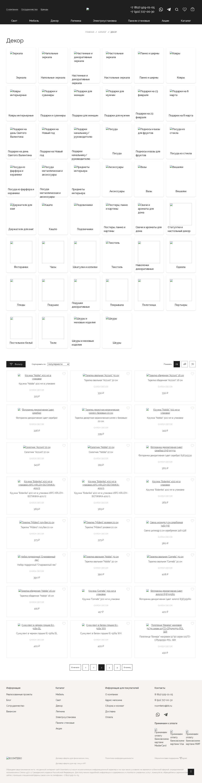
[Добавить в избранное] (64, 374)
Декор (55, 20)
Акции (165, 20)
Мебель (34, 20)
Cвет (58, 700)
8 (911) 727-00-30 (164, 700)
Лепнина (75, 20)
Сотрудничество (29, 9)
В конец (127, 667)
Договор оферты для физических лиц (72, 758)
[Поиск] (177, 9)
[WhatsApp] (161, 9)
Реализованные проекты (19, 694)
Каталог (186, 20)
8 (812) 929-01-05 (164, 694)
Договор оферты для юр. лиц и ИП (71, 763)
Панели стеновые (139, 20)
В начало (75, 667)
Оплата (109, 717)
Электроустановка (104, 20)
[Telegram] (169, 9)
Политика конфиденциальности (119, 758)
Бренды (44, 9)
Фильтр (18, 364)
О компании (12, 9)
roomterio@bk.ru (163, 706)
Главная (89, 32)
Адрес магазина (113, 700)
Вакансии (11, 711)
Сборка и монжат (114, 706)
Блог (8, 700)
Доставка (110, 711)
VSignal (183, 758)
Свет (14, 20)
